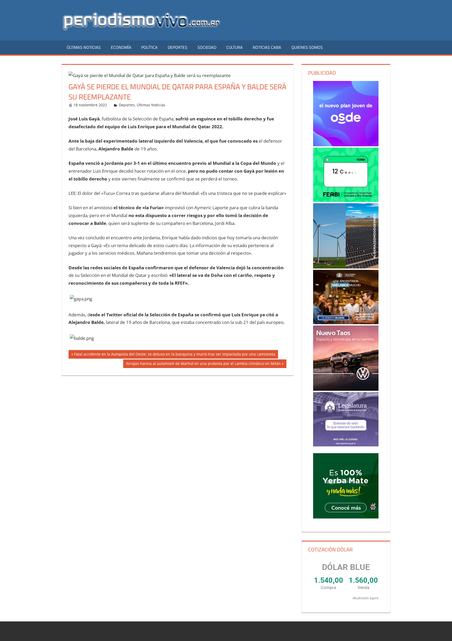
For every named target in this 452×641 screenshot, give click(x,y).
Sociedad (206, 47)
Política (149, 47)
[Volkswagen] (345, 358)
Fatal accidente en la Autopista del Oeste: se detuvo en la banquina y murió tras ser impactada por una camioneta (174, 355)
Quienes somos (307, 47)
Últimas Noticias (84, 47)
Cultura (234, 47)
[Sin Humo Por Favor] (345, 297)
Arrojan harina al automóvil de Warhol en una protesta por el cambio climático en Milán (203, 364)
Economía (121, 47)
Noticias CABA (267, 47)
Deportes (177, 47)
